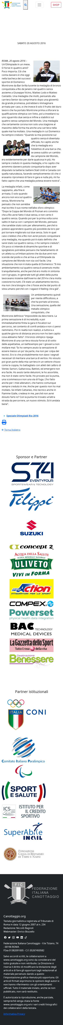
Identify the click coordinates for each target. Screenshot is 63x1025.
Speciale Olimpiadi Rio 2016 (22, 415)
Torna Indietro (12, 429)
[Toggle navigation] (39, 5)
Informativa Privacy (14, 1013)
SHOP (56, 4)
